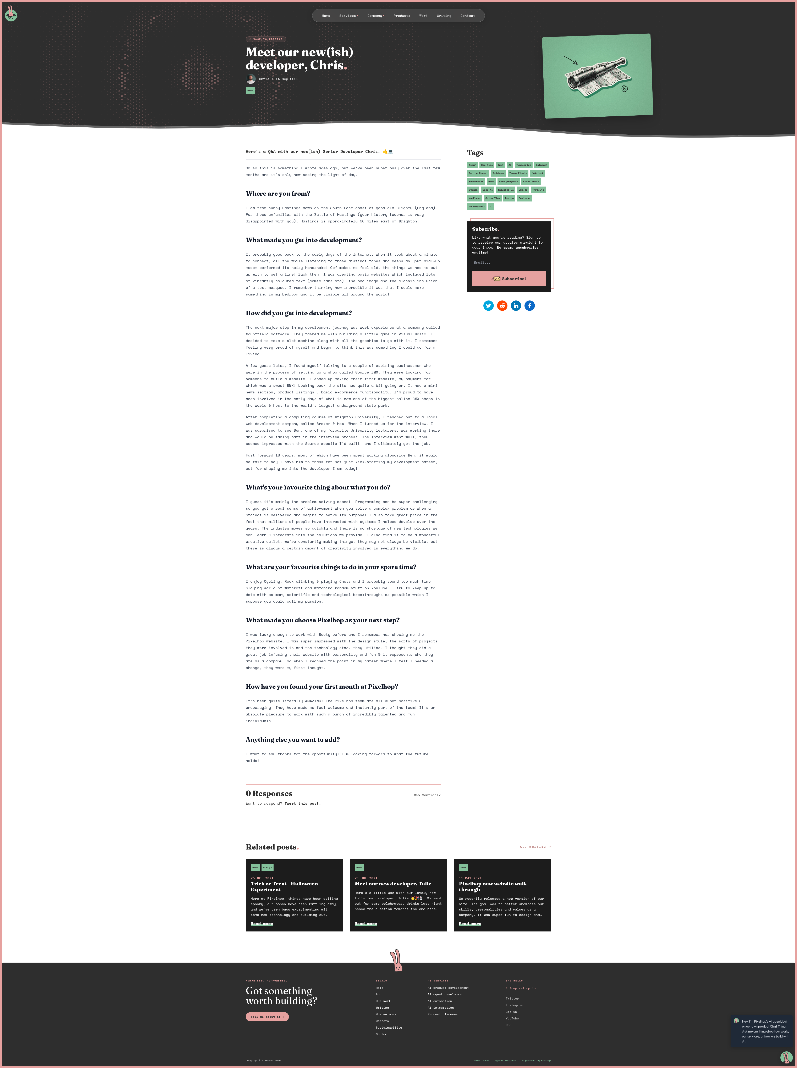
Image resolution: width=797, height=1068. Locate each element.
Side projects (508, 181)
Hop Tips (487, 165)
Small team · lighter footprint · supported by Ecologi (512, 1060)
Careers (382, 1021)
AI (510, 165)
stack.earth (531, 181)
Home (379, 987)
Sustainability (389, 1027)
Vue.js (523, 190)
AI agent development (446, 994)
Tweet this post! (303, 803)
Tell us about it (267, 1016)
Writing (382, 1007)
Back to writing (268, 39)
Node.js (488, 190)
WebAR (472, 165)
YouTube (512, 1018)
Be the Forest (478, 173)
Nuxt (501, 165)
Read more (262, 923)
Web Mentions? (427, 794)
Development (477, 206)
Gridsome (498, 173)
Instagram (514, 1005)
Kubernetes (476, 181)
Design (509, 198)
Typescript (523, 165)
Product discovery (444, 1014)
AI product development (448, 987)
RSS (508, 1025)
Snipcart (542, 165)
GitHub (511, 1011)
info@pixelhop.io (521, 988)
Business (524, 198)
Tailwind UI (506, 190)
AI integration (441, 1007)
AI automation (440, 1001)
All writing (533, 847)
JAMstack (537, 173)
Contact (382, 1034)
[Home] (31, 13)
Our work (383, 1001)
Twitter (512, 998)
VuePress (474, 198)
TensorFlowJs (518, 173)
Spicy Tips (492, 198)
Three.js (538, 190)
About (380, 994)
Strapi (473, 190)
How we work (386, 1014)
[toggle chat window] (786, 1057)
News (250, 90)
